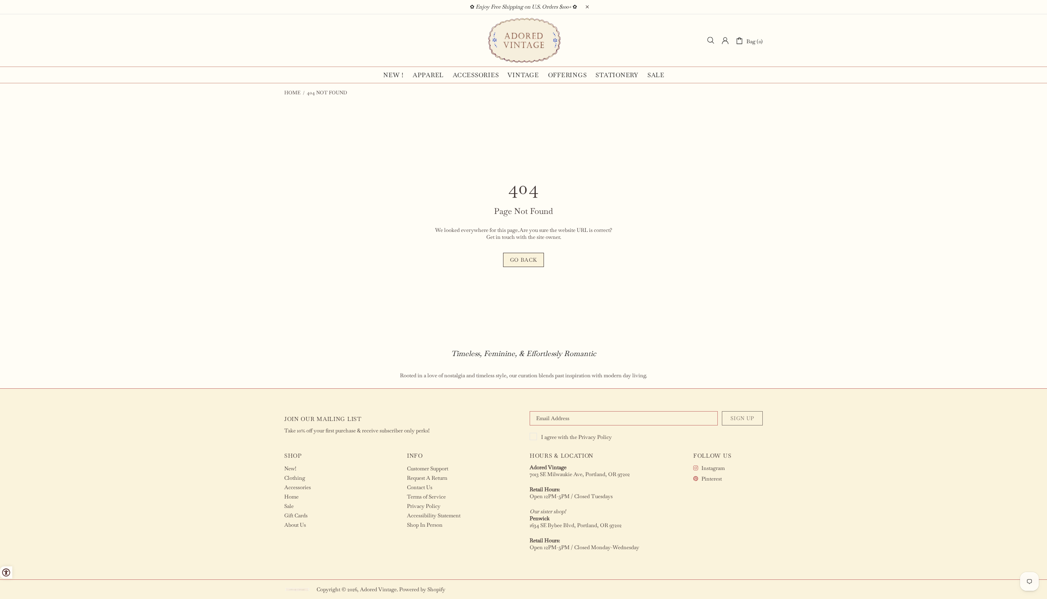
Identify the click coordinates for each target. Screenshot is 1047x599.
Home (292, 92)
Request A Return (427, 477)
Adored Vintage (523, 40)
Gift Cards (296, 515)
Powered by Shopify (422, 589)
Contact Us (419, 487)
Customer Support (427, 468)
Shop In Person (425, 524)
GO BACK (523, 259)
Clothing (294, 477)
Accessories (297, 487)
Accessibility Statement (434, 515)
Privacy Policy (595, 437)
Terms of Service (426, 496)
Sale (289, 506)
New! (290, 468)
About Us (295, 524)
